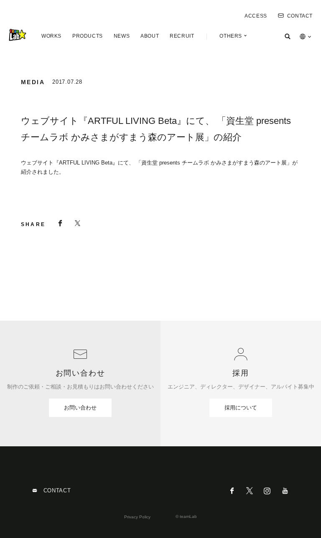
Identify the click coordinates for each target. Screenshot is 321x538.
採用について (240, 407)
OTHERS (230, 36)
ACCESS (256, 16)
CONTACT (300, 16)
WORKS (51, 36)
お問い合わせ (80, 407)
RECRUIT (182, 36)
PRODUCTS (87, 36)
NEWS (122, 36)
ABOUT (149, 36)
